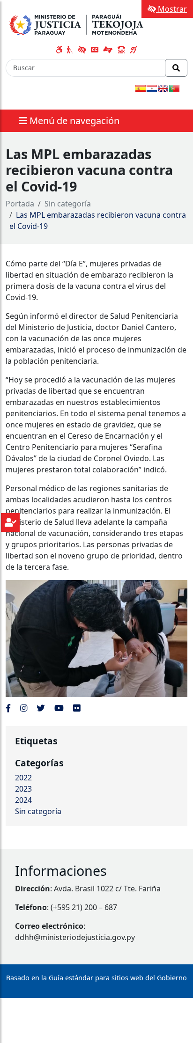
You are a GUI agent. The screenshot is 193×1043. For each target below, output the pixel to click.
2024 (23, 800)
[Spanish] (140, 88)
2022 (23, 777)
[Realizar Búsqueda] (176, 68)
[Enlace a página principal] (78, 23)
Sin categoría (68, 203)
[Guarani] (152, 88)
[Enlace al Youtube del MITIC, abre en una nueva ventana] (59, 707)
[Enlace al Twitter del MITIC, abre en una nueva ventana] (41, 707)
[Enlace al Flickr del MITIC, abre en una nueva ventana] (76, 707)
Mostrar (171, 9)
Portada (20, 203)
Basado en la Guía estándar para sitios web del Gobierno (96, 977)
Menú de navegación (73, 120)
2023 (23, 789)
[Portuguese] (174, 88)
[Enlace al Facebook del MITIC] (8, 707)
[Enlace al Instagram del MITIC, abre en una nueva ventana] (23, 707)
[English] (163, 88)
